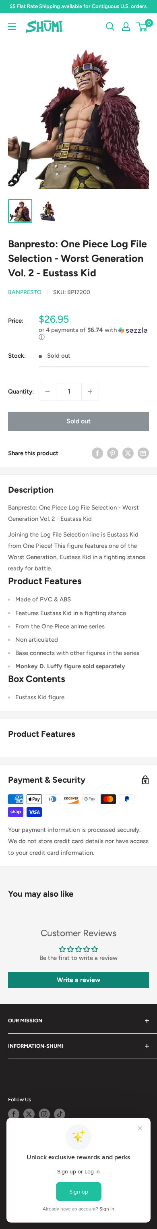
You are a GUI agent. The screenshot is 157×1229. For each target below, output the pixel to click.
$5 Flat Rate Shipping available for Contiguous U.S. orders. (79, 6)
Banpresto (24, 292)
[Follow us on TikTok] (59, 1114)
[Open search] (110, 26)
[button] (94, 333)
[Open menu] (12, 26)
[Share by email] (143, 453)
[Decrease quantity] (47, 391)
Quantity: (21, 391)
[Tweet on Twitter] (128, 453)
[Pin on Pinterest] (112, 453)
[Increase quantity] (90, 391)
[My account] (126, 26)
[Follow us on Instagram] (44, 1114)
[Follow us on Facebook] (13, 1114)
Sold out (78, 421)
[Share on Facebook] (97, 453)
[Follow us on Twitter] (29, 1114)
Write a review (78, 980)
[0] (142, 26)
